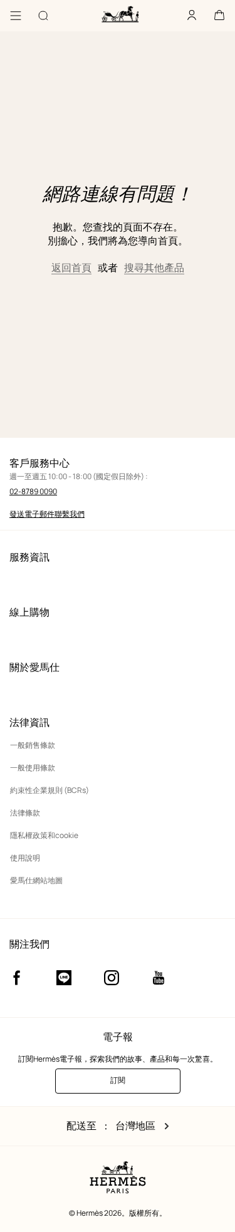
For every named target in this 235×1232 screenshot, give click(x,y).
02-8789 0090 (33, 491)
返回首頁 (71, 267)
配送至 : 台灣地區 (115, 1126)
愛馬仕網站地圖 (36, 880)
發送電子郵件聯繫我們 (47, 514)
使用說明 (25, 857)
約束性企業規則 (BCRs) (49, 790)
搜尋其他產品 (154, 267)
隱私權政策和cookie (44, 835)
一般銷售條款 (32, 745)
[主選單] (15, 15)
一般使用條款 (32, 767)
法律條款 (25, 812)
